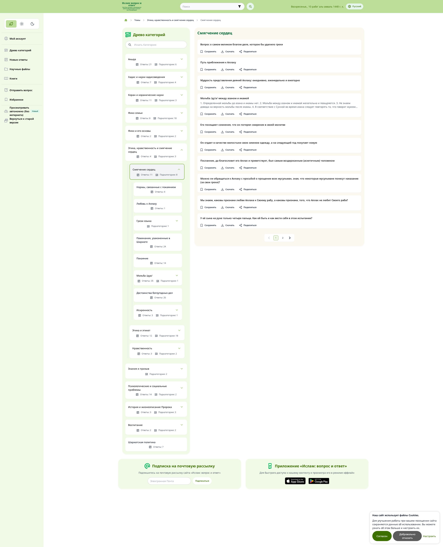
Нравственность (142, 348)
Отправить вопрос (21, 90)
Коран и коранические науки (146, 95)
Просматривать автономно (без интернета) (24, 111)
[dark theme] (32, 24)
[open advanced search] (239, 6)
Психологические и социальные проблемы (147, 387)
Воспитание (135, 425)
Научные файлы (20, 69)
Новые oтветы (19, 59)
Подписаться (202, 480)
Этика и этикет (141, 330)
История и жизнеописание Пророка (150, 407)
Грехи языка (143, 221)
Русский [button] (356, 6)
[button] (208, 51)
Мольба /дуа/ (144, 275)
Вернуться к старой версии (22, 120)
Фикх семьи (135, 112)
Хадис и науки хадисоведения (146, 77)
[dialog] (405, 528)
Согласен (382, 536)
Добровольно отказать (407, 536)
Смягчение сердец (144, 169)
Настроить (429, 536)
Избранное (16, 99)
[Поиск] (250, 6)
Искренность (144, 310)
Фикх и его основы (139, 130)
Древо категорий (20, 50)
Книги (13, 78)
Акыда (132, 59)
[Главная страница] (126, 20)
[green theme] (11, 24)
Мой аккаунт (18, 38)
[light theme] (22, 24)
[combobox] (210, 6)
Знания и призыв (138, 368)
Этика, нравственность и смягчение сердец (150, 149)
